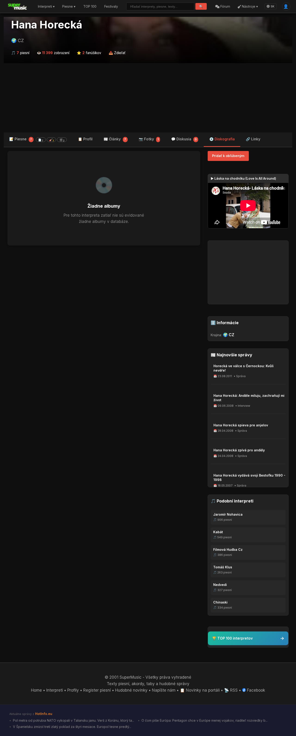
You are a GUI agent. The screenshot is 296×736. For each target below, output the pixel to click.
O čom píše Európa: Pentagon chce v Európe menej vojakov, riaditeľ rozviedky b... (204, 720)
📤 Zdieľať (117, 53)
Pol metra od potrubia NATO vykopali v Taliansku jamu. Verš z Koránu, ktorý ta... (73, 720)
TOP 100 (89, 7)
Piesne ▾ (68, 7)
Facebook (255, 690)
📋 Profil (85, 139)
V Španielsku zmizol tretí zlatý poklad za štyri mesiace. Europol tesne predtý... (71, 727)
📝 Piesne (37, 139)
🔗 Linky (253, 139)
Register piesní (97, 690)
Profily (73, 690)
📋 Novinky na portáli (200, 690)
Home (36, 690)
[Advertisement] (148, 97)
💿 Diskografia (222, 139)
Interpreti (54, 690)
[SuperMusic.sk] (17, 6)
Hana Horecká (46, 24)
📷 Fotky (149, 139)
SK (272, 6)
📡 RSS (231, 690)
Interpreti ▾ (46, 7)
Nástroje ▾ (249, 7)
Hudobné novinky (131, 690)
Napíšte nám (164, 690)
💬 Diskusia (184, 139)
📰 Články (115, 139)
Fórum (224, 7)
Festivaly (111, 7)
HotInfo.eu (43, 714)
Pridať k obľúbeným (228, 156)
